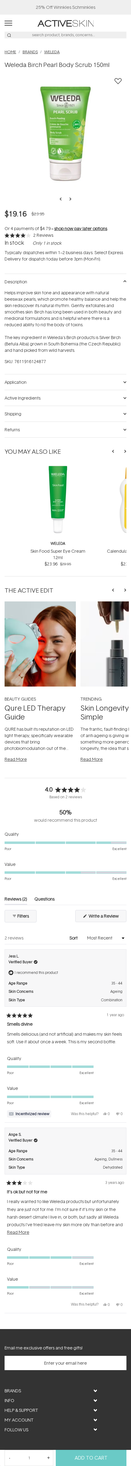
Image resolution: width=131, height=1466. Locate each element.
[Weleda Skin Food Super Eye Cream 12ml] (58, 468)
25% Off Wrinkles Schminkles (65, 7)
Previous (62, 199)
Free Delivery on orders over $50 (65, 7)
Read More (16, 759)
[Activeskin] (65, 23)
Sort (74, 938)
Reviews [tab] (16, 900)
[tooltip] (29, 1114)
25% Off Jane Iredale (65, 7)
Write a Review (107, 917)
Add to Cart (91, 1457)
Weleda (58, 543)
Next (69, 199)
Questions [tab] (44, 900)
